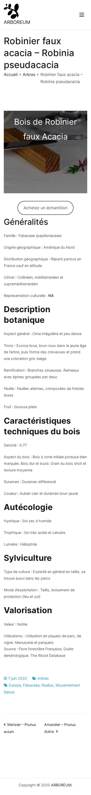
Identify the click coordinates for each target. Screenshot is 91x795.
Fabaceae (31, 685)
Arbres (43, 678)
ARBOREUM (17, 22)
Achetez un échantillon (45, 207)
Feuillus (47, 685)
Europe (15, 685)
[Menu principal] (81, 15)
